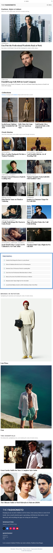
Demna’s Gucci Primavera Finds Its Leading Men (13, 177)
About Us (5, 537)
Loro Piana (4, 363)
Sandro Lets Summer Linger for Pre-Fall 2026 (37, 200)
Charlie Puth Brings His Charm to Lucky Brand (13, 223)
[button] (52, 1)
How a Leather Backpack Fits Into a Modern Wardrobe (14, 155)
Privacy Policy (19, 549)
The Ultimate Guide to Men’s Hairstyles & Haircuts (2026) (20, 502)
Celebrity (12, 174)
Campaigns (4, 79)
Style (34, 174)
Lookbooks (4, 43)
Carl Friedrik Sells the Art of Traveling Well (36, 155)
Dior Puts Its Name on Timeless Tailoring (12, 200)
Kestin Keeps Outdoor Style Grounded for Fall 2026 (9, 125)
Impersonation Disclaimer (36, 549)
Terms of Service (26, 549)
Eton (2, 430)
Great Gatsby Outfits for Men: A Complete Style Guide (19, 470)
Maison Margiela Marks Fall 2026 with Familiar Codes (38, 177)
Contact (5, 535)
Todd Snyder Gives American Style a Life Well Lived (42, 125)
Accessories (6, 152)
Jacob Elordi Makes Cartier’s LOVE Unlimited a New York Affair (13, 245)
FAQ (4, 538)
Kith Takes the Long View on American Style (25, 125)
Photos (29, 174)
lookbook (15, 94)
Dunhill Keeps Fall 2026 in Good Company (18, 82)
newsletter (13, 524)
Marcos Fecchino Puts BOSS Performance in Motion (19, 276)
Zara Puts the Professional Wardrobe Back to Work (21, 45)
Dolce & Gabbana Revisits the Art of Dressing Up (18, 264)
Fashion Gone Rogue (37, 543)
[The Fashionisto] (8, 5)
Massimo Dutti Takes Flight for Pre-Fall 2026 (39, 245)
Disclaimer (13, 549)
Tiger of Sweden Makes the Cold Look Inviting (37, 223)
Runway (4, 94)
